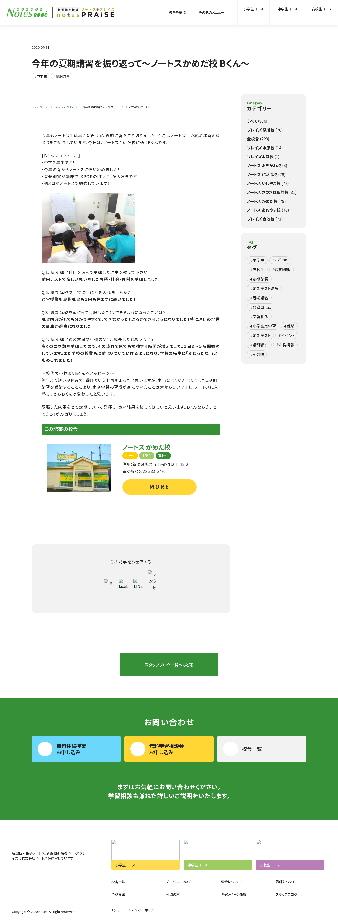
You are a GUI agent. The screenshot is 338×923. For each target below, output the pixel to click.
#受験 (289, 326)
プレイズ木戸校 (263, 156)
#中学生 (40, 76)
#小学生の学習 (263, 326)
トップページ (40, 107)
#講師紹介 (259, 345)
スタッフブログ (64, 107)
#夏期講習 (62, 76)
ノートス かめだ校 (266, 201)
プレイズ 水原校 (265, 148)
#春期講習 (259, 298)
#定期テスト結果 (264, 288)
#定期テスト (260, 335)
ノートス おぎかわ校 (267, 165)
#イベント (287, 335)
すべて (257, 121)
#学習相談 (259, 316)
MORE (159, 487)
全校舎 (258, 139)
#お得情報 (285, 345)
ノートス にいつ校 (266, 174)
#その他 (257, 354)
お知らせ (117, 910)
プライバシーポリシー (142, 910)
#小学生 (279, 260)
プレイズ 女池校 (265, 219)
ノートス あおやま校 (268, 210)
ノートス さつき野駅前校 (272, 192)
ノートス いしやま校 (268, 183)
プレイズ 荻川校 (265, 130)
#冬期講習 (259, 279)
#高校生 (257, 269)
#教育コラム (260, 307)
